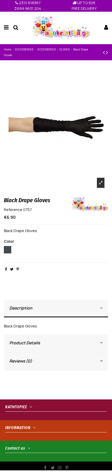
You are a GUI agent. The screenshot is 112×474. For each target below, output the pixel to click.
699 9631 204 (28, 8)
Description (20, 308)
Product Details (24, 343)
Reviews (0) (20, 361)
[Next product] (107, 52)
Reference (13, 209)
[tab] (56, 309)
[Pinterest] (17, 269)
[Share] (6, 269)
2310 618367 (29, 2)
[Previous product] (104, 52)
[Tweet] (12, 269)
